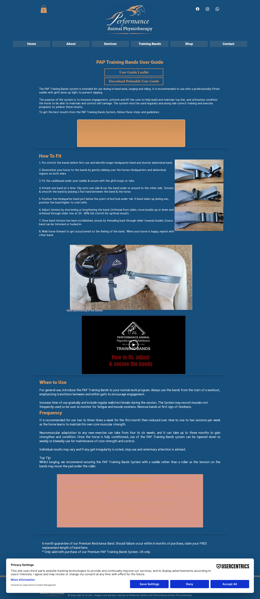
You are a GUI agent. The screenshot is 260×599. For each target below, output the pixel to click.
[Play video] (133, 345)
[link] (43, 9)
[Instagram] (207, 9)
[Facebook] (197, 9)
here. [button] (84, 547)
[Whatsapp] (217, 9)
